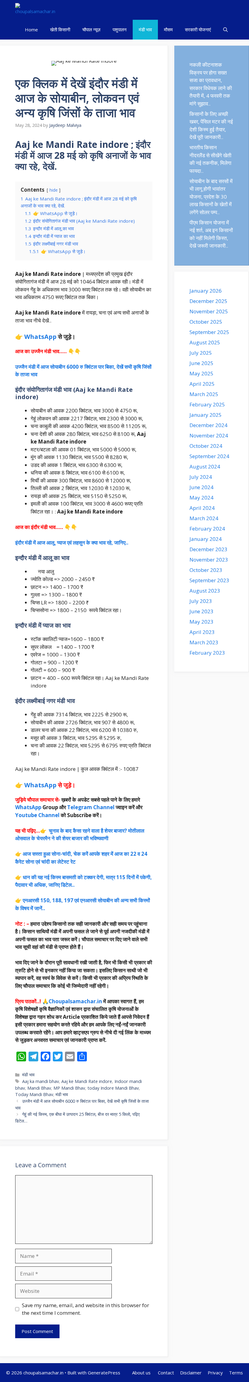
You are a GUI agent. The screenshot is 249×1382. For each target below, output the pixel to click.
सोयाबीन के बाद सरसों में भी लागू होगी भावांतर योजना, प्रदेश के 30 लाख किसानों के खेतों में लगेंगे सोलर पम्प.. (211, 197)
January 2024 (205, 538)
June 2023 (201, 611)
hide (53, 190)
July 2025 (200, 352)
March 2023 (203, 642)
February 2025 (207, 404)
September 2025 (209, 332)
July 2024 (200, 476)
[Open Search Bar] (225, 30)
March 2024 (203, 518)
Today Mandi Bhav (34, 1094)
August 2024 (204, 466)
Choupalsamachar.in (75, 1001)
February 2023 (207, 652)
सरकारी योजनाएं (198, 29)
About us (142, 1373)
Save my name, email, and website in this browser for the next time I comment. (85, 1309)
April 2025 (202, 383)
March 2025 (203, 394)
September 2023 (209, 580)
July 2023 (200, 600)
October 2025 (205, 321)
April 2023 (202, 631)
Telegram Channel (90, 807)
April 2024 (202, 507)
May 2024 (201, 497)
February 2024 (207, 528)
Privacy (215, 1373)
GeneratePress (104, 1373)
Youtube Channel (37, 815)
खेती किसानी (60, 29)
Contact (166, 1373)
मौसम (168, 29)
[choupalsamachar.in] (35, 10)
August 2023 (204, 590)
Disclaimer (191, 1373)
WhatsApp (40, 336)
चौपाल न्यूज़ (91, 29)
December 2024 (208, 425)
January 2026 (205, 290)
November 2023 (208, 559)
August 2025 (204, 342)
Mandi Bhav (39, 1088)
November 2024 (208, 435)
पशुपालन (120, 29)
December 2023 (208, 549)
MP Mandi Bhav (69, 1088)
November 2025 (208, 311)
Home (31, 29)
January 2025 (205, 414)
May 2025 (201, 373)
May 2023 (201, 621)
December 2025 (208, 301)
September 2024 (209, 456)
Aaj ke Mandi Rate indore (86, 1081)
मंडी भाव (145, 29)
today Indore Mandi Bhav (113, 1088)
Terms (236, 1373)
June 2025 (201, 363)
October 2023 (205, 569)
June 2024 (201, 487)
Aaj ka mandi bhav (40, 1081)
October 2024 (205, 445)
